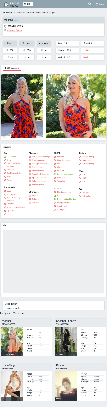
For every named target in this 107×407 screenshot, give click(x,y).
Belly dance (36, 199)
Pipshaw (10, 211)
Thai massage (37, 167)
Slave (59, 167)
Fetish (9, 180)
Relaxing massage (39, 181)
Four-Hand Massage (40, 174)
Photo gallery (11, 68)
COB (84, 178)
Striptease (36, 195)
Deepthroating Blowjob (66, 199)
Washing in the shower (16, 207)
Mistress (60, 157)
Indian (86, 50)
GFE (58, 195)
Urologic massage (39, 164)
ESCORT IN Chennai (11, 12)
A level (9, 160)
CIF (83, 182)
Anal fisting (87, 160)
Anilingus (61, 209)
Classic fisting (88, 157)
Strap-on (60, 171)
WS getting (86, 196)
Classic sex (11, 157)
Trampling (61, 181)
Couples (10, 204)
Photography (12, 194)
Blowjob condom (64, 192)
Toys (9, 176)
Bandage (61, 178)
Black (85, 57)
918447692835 (15, 26)
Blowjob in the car (64, 202)
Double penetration (14, 173)
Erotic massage (38, 160)
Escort (9, 191)
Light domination (64, 160)
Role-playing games (65, 174)
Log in (101, 4)
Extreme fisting (88, 164)
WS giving (86, 192)
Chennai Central (28, 12)
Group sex (11, 169)
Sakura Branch (38, 185)
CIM (84, 175)
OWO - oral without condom (14, 164)
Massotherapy (38, 171)
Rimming (10, 214)
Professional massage (41, 157)
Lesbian (35, 202)
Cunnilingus (62, 206)
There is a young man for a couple (17, 198)
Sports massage (39, 178)
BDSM (59, 164)
